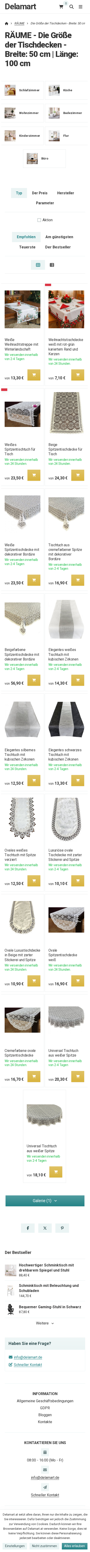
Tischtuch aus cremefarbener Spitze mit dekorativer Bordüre (65, 552)
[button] (33, 375)
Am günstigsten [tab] (59, 237)
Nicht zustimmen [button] (44, 1546)
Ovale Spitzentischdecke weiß (62, 955)
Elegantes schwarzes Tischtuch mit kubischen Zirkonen (64, 754)
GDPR (45, 1408)
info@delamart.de (28, 1357)
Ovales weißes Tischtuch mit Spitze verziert (20, 855)
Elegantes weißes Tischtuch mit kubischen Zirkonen (63, 654)
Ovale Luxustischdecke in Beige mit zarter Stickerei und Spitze (22, 955)
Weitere (42, 1323)
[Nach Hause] (6, 23)
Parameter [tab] (45, 203)
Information (45, 1394)
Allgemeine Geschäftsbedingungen (45, 1401)
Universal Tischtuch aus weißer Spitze (63, 1052)
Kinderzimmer (29, 135)
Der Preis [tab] (40, 193)
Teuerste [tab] (27, 247)
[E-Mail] (45, 1470)
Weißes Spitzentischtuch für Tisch (20, 449)
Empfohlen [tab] (26, 237)
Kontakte (45, 1422)
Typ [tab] (19, 193)
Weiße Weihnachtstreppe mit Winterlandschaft (21, 344)
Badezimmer (72, 113)
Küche (67, 90)
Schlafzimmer (29, 90)
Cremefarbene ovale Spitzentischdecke (20, 1052)
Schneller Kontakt (28, 1365)
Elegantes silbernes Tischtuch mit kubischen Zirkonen (20, 754)
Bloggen (45, 1415)
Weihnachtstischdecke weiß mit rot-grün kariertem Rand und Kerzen (65, 347)
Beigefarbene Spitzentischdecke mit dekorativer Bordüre (22, 654)
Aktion (47, 220)
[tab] (38, 265)
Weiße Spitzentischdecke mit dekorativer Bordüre (22, 549)
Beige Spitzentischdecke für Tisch (65, 449)
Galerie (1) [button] (42, 1200)
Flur (66, 135)
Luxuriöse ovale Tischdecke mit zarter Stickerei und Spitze (65, 855)
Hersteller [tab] (65, 193)
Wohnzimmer (29, 113)
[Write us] (45, 1487)
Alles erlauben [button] (74, 1546)
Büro (44, 158)
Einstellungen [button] (15, 1546)
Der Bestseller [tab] (58, 247)
